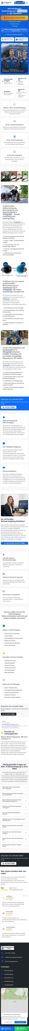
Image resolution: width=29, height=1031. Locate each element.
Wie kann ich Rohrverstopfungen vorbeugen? (11, 807)
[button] (14, 1003)
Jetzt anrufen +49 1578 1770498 (15, 543)
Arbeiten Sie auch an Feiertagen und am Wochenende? (13, 819)
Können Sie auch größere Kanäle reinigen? (11, 832)
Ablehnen (8, 1022)
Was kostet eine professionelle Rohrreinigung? (11, 787)
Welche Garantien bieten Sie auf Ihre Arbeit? (12, 826)
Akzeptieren (21, 1022)
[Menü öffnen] (26, 3)
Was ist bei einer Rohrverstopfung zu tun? (12, 839)
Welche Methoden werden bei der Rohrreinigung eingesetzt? (11, 800)
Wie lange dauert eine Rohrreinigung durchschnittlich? (12, 794)
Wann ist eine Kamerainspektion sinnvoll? (11, 813)
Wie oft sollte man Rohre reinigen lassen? (11, 845)
